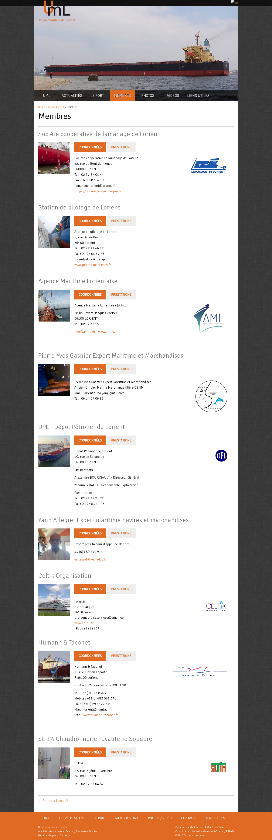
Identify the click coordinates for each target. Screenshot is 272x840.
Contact (188, 818)
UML (46, 95)
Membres (122, 95)
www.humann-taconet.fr (100, 715)
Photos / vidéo (160, 818)
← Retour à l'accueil (53, 801)
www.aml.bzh (108, 332)
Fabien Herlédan (214, 827)
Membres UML (127, 818)
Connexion (66, 835)
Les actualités (71, 818)
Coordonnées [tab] (90, 147)
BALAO (230, 831)
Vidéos (173, 95)
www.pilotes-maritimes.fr (92, 265)
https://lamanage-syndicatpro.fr (97, 191)
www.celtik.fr (84, 623)
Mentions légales (48, 835)
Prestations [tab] (121, 147)
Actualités (72, 95)
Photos (147, 95)
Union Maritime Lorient (51, 107)
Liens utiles (198, 95)
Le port (97, 95)
